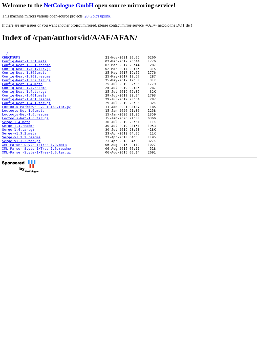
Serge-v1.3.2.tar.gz (21, 141)
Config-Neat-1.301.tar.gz (26, 69)
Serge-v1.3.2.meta (19, 133)
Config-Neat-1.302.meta (24, 72)
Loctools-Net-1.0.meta (23, 110)
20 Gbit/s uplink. (97, 16)
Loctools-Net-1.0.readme (25, 114)
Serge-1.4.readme (18, 126)
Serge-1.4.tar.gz (18, 129)
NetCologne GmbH (69, 5)
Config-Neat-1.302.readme (26, 76)
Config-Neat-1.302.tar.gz (26, 80)
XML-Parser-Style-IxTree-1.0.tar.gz (36, 152)
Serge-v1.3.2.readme (21, 137)
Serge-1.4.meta (16, 122)
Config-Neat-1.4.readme (24, 88)
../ (5, 53)
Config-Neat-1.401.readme (26, 99)
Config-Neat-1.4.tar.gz (24, 91)
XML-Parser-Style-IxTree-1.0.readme (36, 148)
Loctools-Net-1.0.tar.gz (25, 118)
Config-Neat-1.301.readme (26, 65)
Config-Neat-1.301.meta (24, 61)
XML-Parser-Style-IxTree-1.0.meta (34, 145)
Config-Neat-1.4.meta (22, 84)
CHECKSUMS (11, 57)
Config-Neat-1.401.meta (24, 95)
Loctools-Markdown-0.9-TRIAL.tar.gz (36, 107)
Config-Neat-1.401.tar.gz (26, 103)
